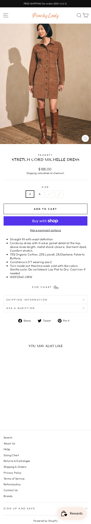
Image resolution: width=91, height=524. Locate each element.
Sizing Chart (11, 455)
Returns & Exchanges (17, 461)
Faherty (45, 155)
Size (45, 187)
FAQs (7, 449)
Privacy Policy (13, 472)
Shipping (31, 173)
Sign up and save (19, 508)
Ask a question (20, 308)
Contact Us (11, 490)
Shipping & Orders (15, 466)
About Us (9, 443)
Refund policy (12, 484)
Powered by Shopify (45, 520)
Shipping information (27, 299)
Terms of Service (14, 478)
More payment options (45, 230)
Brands (8, 496)
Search (8, 437)
